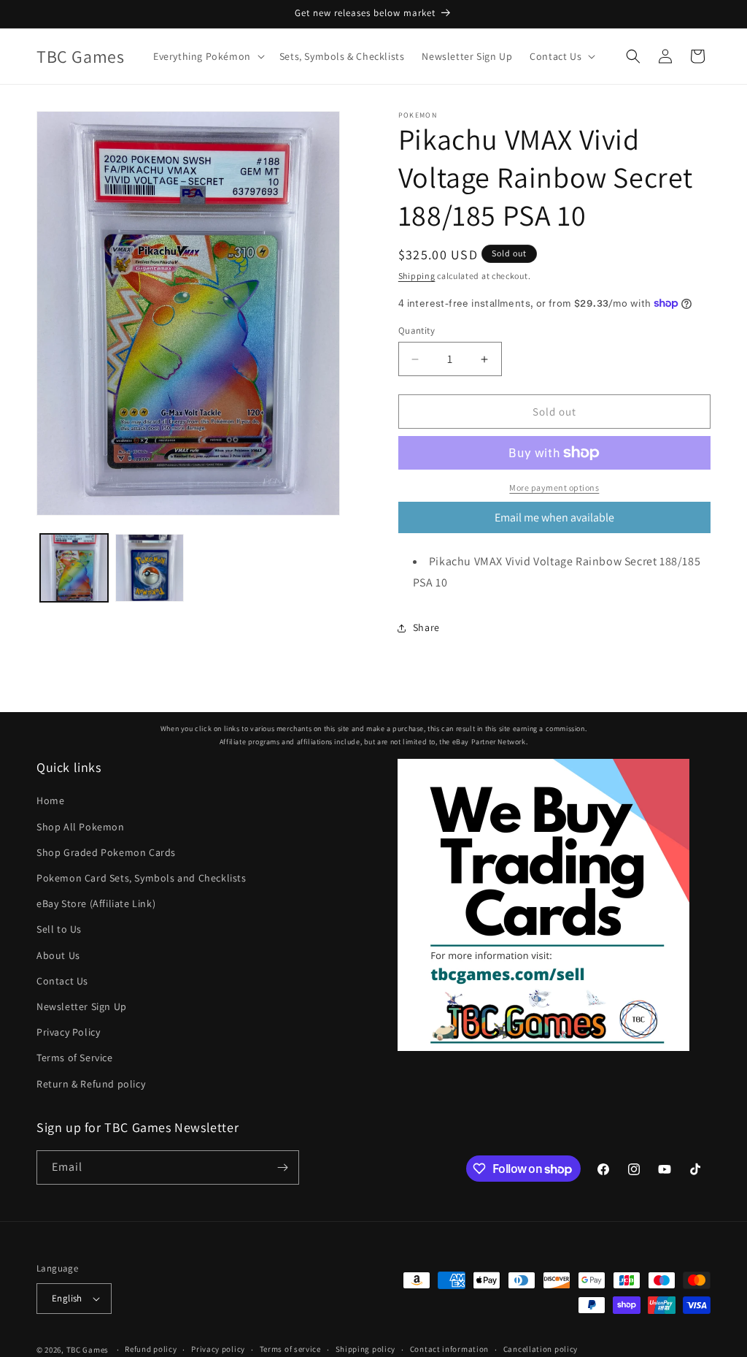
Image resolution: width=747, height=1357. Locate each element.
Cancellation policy (540, 1349)
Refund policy (151, 1349)
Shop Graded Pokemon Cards (106, 852)
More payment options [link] (554, 487)
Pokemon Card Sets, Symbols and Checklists (141, 877)
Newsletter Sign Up (81, 1006)
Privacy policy (218, 1349)
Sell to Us (59, 929)
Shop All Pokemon (80, 826)
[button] (207, 56)
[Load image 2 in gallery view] (149, 568)
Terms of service (290, 1349)
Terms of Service (74, 1057)
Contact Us (62, 980)
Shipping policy (366, 1349)
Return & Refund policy (90, 1083)
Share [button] (426, 627)
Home (50, 800)
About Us (58, 955)
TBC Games (87, 1350)
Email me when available (554, 517)
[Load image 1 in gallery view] (74, 568)
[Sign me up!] (282, 1167)
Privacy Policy (68, 1032)
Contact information (449, 1349)
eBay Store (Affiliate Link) (95, 903)
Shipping (417, 275)
